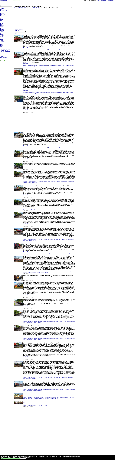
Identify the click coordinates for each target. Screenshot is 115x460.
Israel (1, 21)
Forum (15, 0)
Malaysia (1, 26)
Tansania (1, 40)
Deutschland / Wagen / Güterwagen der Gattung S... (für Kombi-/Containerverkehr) (35, 49)
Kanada (1, 23)
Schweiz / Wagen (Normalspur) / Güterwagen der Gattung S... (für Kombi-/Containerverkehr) (44, 93)
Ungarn (1, 45)
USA (1, 46)
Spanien (1, 39)
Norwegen (2, 30)
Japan (1, 22)
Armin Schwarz (25, 47)
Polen (1, 32)
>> (26, 33)
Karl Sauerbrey (25, 393)
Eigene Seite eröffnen (110, 0)
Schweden (2, 35)
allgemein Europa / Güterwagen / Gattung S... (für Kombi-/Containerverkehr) (59, 49)
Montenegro (2, 28)
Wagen (37, 7)
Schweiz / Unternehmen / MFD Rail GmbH (43, 272)
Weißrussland (2, 47)
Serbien (1, 37)
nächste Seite (22, 33)
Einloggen (98, 0)
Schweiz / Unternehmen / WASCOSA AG (29, 92)
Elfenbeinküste (2, 15)
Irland (1, 20)
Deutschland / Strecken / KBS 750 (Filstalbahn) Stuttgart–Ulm (49, 398)
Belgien (1, 9)
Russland (2, 34)
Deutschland (33, 7)
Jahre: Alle (17, 30)
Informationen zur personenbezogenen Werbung (71, 456)
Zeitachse (2, 56)
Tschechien (2, 41)
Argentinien (2, 8)
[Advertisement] (50, 19)
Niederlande (2, 29)
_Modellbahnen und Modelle (5, 51)
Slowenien (2, 38)
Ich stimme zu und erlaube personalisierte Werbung (10, 458)
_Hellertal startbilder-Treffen (5, 50)
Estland (1, 16)
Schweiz (1, 36)
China (1, 12)
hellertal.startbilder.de (3, 0)
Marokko (1, 27)
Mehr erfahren (27, 457)
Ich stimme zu (23, 458)
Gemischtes (2, 55)
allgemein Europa (3, 7)
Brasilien (1, 11)
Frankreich (2, 17)
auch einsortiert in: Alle (19, 29)
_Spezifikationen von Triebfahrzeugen (3, 52)
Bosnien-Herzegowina (4, 10)
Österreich (2, 31)
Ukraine (1, 44)
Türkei (1, 43)
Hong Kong (2, 19)
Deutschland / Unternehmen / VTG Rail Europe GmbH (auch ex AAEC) (33, 253)
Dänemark (2, 13)
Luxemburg (2, 25)
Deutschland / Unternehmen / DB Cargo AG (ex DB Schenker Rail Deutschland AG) (35, 321)
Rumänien (2, 33)
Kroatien (1, 24)
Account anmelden (103, 0)
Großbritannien (2, 18)
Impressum (18, 0)
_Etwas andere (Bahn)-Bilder (5, 49)
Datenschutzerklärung (3, 57)
